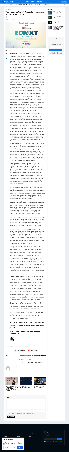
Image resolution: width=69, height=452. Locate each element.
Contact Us (40, 1)
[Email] (7, 64)
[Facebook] (7, 53)
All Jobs (15, 4)
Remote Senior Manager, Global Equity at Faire (57, 22)
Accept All (20, 447)
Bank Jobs (30, 4)
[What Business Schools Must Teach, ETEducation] (40, 381)
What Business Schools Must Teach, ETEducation (40, 387)
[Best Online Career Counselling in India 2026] (26, 381)
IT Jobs (34, 4)
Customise (6, 447)
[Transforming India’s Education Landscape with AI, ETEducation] (26, 35)
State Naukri (14, 366)
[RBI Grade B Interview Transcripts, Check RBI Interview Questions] (50, 13)
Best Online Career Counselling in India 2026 (25, 387)
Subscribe (64, 1)
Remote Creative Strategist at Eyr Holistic (58, 17)
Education (7, 346)
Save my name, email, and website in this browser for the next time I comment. (21, 413)
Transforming (26, 346)
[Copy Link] (16, 20)
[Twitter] (7, 56)
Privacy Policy (56, 53)
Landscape (21, 346)
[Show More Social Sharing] (18, 20)
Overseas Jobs (46, 4)
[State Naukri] (8, 2)
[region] (13, 444)
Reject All (13, 447)
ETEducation (13, 346)
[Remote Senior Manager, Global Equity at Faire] (50, 22)
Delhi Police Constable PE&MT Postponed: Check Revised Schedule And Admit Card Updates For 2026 (58, 28)
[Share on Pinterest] (14, 20)
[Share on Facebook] (10, 20)
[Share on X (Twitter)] (12, 20)
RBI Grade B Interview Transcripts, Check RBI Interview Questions (57, 12)
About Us (33, 1)
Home (27, 1)
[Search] (64, 5)
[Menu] (4, 4)
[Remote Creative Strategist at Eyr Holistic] (50, 17)
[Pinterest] (7, 61)
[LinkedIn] (7, 58)
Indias (17, 346)
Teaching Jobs (39, 4)
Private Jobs (25, 4)
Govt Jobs (20, 4)
